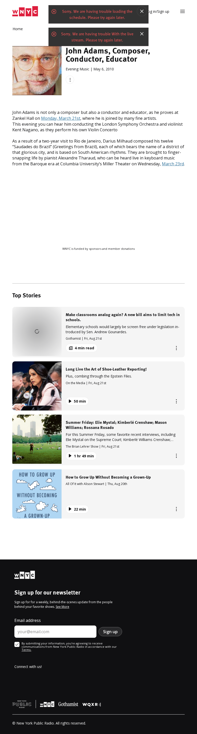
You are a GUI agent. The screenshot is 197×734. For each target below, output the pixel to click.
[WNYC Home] (25, 11)
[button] (98, 332)
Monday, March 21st (60, 118)
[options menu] (70, 79)
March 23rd (173, 164)
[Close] (141, 11)
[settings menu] (182, 11)
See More (62, 607)
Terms (26, 650)
